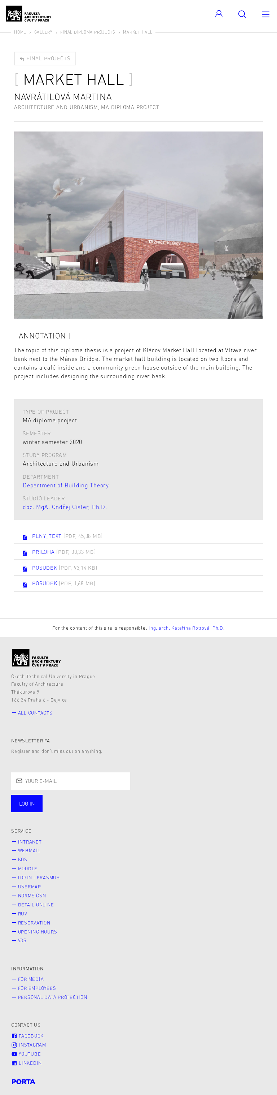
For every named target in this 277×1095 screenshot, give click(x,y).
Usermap (29, 886)
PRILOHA (64, 551)
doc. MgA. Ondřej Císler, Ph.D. (65, 506)
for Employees (37, 988)
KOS (22, 859)
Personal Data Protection (52, 997)
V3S (22, 940)
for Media (31, 979)
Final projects (47, 58)
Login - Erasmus (39, 877)
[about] (36, 657)
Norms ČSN (32, 895)
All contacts (35, 713)
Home (20, 32)
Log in (27, 803)
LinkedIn (29, 1063)
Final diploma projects (87, 32)
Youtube (29, 1054)
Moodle (28, 868)
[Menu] (265, 13)
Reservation (34, 923)
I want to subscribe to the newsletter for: (76, 800)
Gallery (43, 32)
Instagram (31, 1045)
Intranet (30, 842)
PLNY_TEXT (67, 536)
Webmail (29, 850)
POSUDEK (64, 567)
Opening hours (37, 932)
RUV (22, 914)
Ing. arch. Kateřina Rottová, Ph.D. (187, 628)
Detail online (36, 905)
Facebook (30, 1036)
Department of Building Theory (66, 485)
